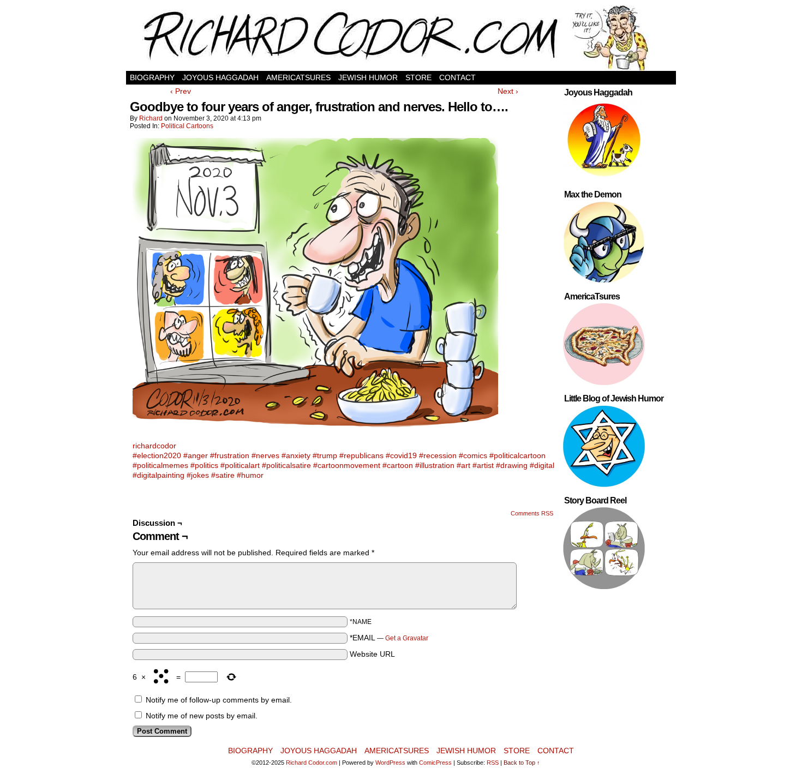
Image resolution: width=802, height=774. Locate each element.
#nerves (265, 455)
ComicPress (435, 762)
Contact (457, 77)
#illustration (434, 465)
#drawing (512, 465)
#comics (473, 455)
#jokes (198, 475)
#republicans (361, 455)
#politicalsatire (286, 465)
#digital (542, 465)
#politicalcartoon (517, 455)
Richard (151, 118)
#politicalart (240, 465)
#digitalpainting (158, 475)
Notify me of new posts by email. (202, 715)
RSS (493, 762)
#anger (195, 455)
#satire (223, 475)
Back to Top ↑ (522, 762)
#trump (325, 455)
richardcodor (154, 445)
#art (463, 465)
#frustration (229, 455)
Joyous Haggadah (220, 77)
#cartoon (397, 465)
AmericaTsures (298, 77)
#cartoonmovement (346, 465)
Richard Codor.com (311, 762)
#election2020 (157, 455)
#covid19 (401, 455)
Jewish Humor (368, 77)
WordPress (390, 762)
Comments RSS (532, 513)
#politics (204, 465)
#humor (250, 475)
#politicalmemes (160, 465)
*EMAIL (389, 637)
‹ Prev (180, 91)
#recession (438, 455)
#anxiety (296, 455)
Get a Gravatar (406, 638)
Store (418, 77)
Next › (508, 91)
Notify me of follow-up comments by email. (219, 699)
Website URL (372, 654)
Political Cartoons (187, 126)
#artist (483, 465)
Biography (152, 77)
